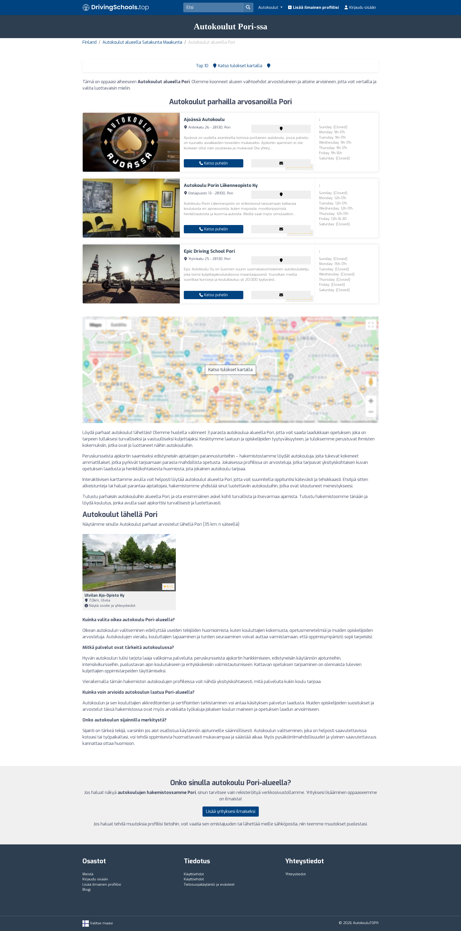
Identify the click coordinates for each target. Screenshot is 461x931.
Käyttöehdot (194, 874)
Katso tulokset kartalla (230, 369)
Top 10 (201, 66)
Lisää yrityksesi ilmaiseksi (230, 811)
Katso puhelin (215, 163)
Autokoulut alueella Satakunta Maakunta (142, 42)
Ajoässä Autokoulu (204, 120)
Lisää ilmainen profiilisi (315, 7)
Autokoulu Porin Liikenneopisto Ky (221, 185)
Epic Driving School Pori (209, 251)
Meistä (87, 874)
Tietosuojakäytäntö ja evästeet (209, 884)
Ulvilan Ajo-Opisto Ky (104, 595)
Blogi (86, 889)
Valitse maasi (101, 923)
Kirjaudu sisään (362, 7)
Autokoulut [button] (268, 7)
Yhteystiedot (295, 874)
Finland (89, 42)
